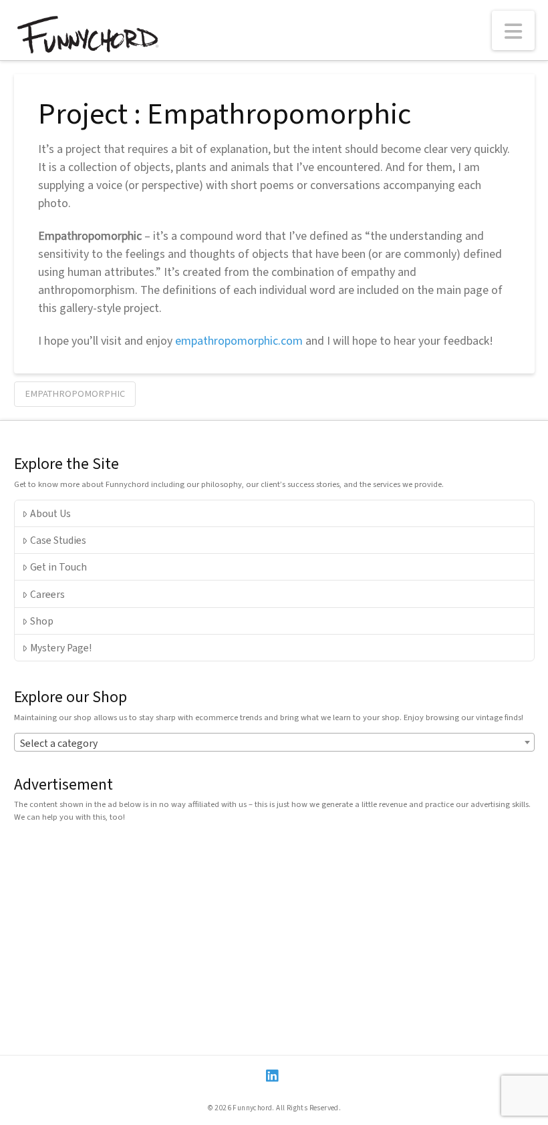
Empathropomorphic (75, 393)
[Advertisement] (274, 925)
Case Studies (58, 539)
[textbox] (274, 743)
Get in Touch (58, 566)
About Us (50, 513)
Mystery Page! (61, 647)
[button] (513, 30)
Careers (47, 594)
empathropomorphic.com (239, 340)
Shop (41, 620)
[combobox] (274, 742)
